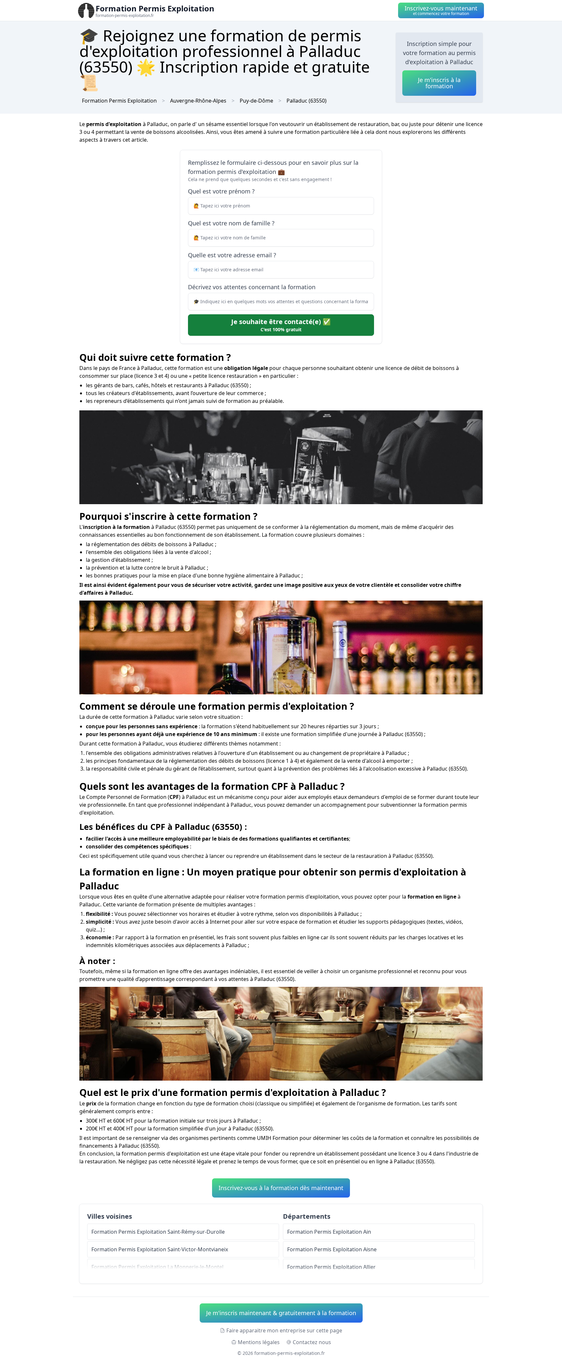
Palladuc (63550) (307, 100)
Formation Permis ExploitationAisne (332, 1249)
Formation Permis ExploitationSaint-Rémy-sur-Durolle (158, 1231)
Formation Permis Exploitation (119, 100)
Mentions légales (259, 1342)
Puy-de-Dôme (256, 100)
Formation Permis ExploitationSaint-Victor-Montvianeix (159, 1249)
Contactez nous (312, 1342)
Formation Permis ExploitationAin (329, 1231)
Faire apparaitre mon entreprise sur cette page (284, 1330)
